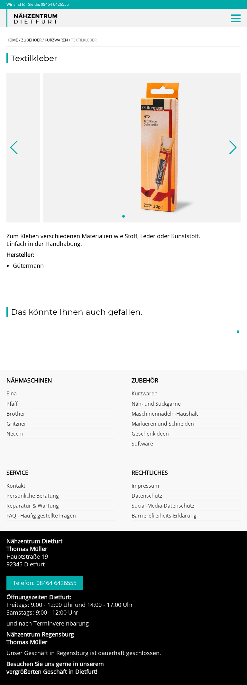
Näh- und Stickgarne (156, 404)
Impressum (145, 486)
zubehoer (31, 40)
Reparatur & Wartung (32, 506)
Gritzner (16, 424)
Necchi (14, 434)
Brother (15, 414)
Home (12, 40)
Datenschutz (147, 496)
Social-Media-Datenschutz (163, 506)
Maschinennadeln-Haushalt (165, 414)
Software (142, 444)
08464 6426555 (55, 4)
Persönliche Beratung (32, 496)
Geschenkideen (150, 434)
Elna (11, 394)
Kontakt (15, 486)
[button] (123, 216)
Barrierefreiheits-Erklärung (164, 516)
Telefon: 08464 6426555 (45, 583)
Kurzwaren (145, 394)
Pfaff (12, 404)
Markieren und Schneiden (163, 424)
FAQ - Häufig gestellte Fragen (41, 516)
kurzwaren (56, 40)
